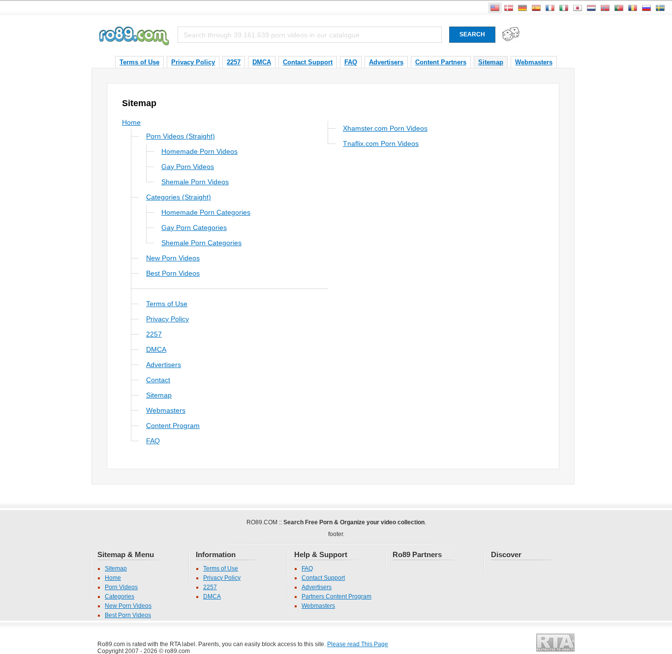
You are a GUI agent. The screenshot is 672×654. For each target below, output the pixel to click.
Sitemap (490, 62)
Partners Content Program (336, 596)
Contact (158, 379)
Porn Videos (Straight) (180, 136)
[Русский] (646, 7)
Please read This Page (357, 644)
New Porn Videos (173, 257)
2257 (234, 62)
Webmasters (533, 62)
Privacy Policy (193, 62)
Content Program (173, 425)
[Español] (536, 7)
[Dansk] (509, 7)
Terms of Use (139, 62)
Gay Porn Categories (194, 227)
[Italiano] (564, 7)
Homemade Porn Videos (199, 151)
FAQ (350, 62)
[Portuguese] (619, 7)
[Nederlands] (591, 7)
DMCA (261, 62)
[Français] (550, 7)
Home (131, 122)
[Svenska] (660, 7)
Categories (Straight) (178, 196)
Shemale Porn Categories (201, 242)
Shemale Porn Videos (195, 181)
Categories (119, 596)
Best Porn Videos (173, 273)
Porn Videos (121, 587)
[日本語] (577, 7)
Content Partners (440, 62)
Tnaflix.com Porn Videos (381, 143)
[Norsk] (605, 7)
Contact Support (308, 62)
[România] (633, 7)
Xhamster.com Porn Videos (385, 128)
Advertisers (386, 62)
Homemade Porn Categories (205, 212)
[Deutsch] (522, 7)
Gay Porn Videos (187, 166)
